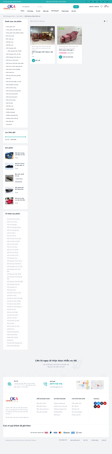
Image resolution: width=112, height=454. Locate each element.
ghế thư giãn (9, 103)
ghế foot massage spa (13, 230)
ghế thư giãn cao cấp (13, 326)
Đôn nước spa (9, 39)
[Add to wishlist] (52, 29)
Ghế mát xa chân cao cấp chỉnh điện (20, 199)
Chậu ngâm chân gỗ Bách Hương (14, 33)
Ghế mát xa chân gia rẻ (42, 48)
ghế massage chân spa (13, 284)
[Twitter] (90, 1)
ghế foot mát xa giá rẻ (13, 241)
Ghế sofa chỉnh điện (12, 312)
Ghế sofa (8, 78)
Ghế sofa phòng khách (12, 94)
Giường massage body (12, 115)
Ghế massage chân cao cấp (13, 54)
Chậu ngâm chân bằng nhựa (13, 30)
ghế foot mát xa (11, 236)
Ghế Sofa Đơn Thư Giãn (12, 84)
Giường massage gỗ (59, 403)
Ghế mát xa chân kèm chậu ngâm (15, 63)
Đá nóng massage (77, 412)
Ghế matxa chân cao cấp (14, 292)
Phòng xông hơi (76, 415)
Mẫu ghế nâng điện (42, 412)
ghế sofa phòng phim (12, 315)
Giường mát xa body (12, 337)
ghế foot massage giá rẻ (13, 227)
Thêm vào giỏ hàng (68, 57)
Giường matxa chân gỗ (12, 118)
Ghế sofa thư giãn (10, 100)
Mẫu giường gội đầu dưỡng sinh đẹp (19, 188)
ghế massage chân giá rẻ (14, 274)
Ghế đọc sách (9, 42)
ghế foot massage (12, 224)
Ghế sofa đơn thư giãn (13, 320)
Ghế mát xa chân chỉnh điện (15, 298)
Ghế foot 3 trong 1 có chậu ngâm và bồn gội (19, 164)
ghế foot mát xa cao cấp (14, 238)
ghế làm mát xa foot (12, 255)
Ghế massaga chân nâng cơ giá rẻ (42, 53)
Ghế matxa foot (10, 72)
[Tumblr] (101, 403)
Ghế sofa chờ (75, 409)
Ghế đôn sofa (9, 45)
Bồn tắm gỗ (75, 406)
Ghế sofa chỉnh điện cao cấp (13, 81)
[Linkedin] (107, 1)
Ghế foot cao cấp (12, 222)
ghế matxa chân (11, 290)
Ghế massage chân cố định (15, 51)
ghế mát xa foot (11, 309)
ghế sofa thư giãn (12, 318)
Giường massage (10, 112)
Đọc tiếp (38, 60)
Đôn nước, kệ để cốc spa (19, 175)
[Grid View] (104, 21)
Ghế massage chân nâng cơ (13, 57)
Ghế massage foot (12, 287)
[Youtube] (95, 1)
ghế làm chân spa (12, 247)
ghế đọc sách (10, 329)
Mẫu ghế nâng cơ (41, 406)
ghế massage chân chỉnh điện (14, 270)
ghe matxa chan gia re (13, 219)
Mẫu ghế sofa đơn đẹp (13, 345)
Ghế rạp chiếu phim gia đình (13, 75)
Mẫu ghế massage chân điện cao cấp (20, 153)
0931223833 (62, 1)
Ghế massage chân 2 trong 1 (14, 261)
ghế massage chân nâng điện (15, 281)
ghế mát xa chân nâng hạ (14, 306)
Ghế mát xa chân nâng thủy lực (14, 66)
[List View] (107, 21)
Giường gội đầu (10, 109)
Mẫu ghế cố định (41, 403)
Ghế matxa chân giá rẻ (66, 50)
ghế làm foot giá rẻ (12, 249)
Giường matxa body (12, 334)
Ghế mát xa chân (11, 295)
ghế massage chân (12, 258)
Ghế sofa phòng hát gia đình (13, 91)
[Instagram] (103, 1)
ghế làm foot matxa (12, 252)
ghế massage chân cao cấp (14, 266)
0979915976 (55, 1)
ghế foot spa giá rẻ (12, 244)
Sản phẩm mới (9, 121)
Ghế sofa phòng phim (11, 97)
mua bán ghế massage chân (14, 343)
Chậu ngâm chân (10, 26)
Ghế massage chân (36, 46)
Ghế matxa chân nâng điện (13, 69)
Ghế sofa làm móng (11, 87)
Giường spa (57, 415)
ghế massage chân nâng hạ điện (14, 278)
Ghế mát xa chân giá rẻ (13, 304)
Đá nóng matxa (10, 36)
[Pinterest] (99, 1)
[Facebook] (86, 1)
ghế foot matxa (11, 233)
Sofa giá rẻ (9, 124)
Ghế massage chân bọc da (14, 263)
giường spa (10, 340)
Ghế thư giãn (10, 323)
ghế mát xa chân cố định (14, 301)
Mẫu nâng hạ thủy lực (43, 409)
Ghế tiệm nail (9, 106)
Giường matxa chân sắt (60, 406)
